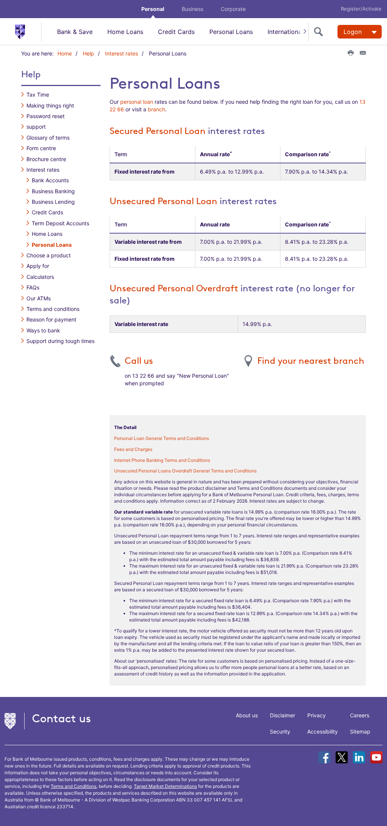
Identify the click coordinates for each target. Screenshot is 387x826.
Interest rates (121, 53)
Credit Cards (176, 31)
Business (192, 9)
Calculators (40, 277)
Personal (152, 9)
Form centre (41, 148)
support (36, 126)
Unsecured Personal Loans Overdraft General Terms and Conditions (185, 471)
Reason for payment (51, 319)
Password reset (45, 116)
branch (156, 109)
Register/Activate (361, 9)
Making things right (50, 105)
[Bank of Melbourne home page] (28, 31)
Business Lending (53, 201)
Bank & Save (75, 31)
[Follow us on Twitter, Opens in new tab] (342, 757)
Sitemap (360, 731)
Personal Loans (231, 31)
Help (88, 53)
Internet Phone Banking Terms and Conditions (162, 460)
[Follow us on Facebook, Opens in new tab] (324, 757)
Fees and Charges (133, 449)
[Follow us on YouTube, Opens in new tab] (376, 757)
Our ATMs (38, 298)
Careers (359, 715)
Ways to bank (43, 330)
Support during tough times (60, 341)
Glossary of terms (48, 137)
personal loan (136, 101)
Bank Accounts (50, 180)
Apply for (37, 266)
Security (280, 731)
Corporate (233, 9)
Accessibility (322, 731)
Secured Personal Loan (158, 131)
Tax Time (37, 94)
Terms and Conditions (73, 786)
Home (64, 53)
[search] (320, 32)
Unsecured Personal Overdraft (174, 288)
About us (247, 715)
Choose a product (48, 255)
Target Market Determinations (165, 786)
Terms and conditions (52, 309)
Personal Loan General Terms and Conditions (161, 438)
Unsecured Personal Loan (163, 201)
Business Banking (53, 191)
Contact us (61, 718)
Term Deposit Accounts (60, 223)
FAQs (32, 287)
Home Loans (125, 31)
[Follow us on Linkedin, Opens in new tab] (359, 757)
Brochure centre (46, 159)
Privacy (316, 715)
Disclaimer (282, 715)
